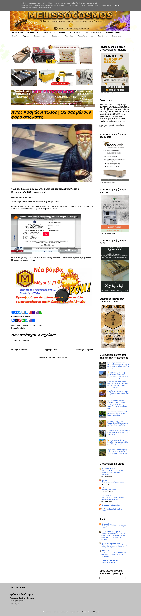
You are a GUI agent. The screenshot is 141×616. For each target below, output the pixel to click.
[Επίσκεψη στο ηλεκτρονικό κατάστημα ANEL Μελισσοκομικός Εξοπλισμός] (52, 77)
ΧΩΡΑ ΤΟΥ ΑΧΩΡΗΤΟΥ (110, 560)
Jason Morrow (82, 612)
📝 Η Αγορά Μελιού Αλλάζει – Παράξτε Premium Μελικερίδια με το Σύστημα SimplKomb (117, 442)
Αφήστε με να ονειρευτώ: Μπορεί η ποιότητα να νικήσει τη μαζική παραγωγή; (118, 432)
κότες (47, 189)
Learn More (107, 5)
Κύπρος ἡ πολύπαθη (108, 562)
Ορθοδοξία (21, 328)
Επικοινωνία (116, 36)
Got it (117, 5)
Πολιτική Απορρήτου (85, 36)
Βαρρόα (62, 32)
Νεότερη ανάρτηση (19, 350)
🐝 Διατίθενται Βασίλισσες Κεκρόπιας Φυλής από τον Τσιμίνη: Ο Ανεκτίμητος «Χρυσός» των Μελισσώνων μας (117, 404)
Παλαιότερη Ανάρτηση (84, 350)
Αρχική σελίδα (17, 32)
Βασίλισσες (56, 36)
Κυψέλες (15, 36)
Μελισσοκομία (32, 32)
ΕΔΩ (108, 127)
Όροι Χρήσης (102, 36)
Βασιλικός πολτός (40, 36)
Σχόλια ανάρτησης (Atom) (57, 357)
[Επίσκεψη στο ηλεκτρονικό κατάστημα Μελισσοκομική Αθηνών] (52, 54)
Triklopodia (105, 551)
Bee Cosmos (106, 495)
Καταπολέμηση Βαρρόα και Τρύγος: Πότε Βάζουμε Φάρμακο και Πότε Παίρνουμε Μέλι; (118, 423)
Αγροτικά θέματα (48, 32)
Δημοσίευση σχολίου (21, 340)
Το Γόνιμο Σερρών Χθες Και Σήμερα (111, 509)
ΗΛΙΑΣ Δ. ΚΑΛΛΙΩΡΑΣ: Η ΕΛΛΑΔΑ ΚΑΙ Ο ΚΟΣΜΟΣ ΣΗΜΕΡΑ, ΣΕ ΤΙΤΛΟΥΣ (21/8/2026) (113, 554)
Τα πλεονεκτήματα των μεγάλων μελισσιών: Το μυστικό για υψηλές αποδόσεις (118, 413)
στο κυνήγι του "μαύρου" (109, 489)
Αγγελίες (26, 36)
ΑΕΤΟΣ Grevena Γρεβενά (110, 532)
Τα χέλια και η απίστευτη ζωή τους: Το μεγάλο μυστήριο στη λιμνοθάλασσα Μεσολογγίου (117, 451)
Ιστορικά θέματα (76, 32)
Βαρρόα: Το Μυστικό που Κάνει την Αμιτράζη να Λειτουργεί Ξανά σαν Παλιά (118, 393)
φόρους (34, 189)
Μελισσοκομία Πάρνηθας (110, 505)
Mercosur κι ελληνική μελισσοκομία (112, 482)
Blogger (96, 612)
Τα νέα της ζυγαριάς (113, 32)
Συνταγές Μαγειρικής (93, 32)
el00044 (104, 480)
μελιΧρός (104, 488)
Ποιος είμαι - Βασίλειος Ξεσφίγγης (22, 598)
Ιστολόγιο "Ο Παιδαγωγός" (111, 543)
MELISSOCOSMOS (108, 469)
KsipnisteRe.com (107, 524)
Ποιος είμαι (69, 36)
